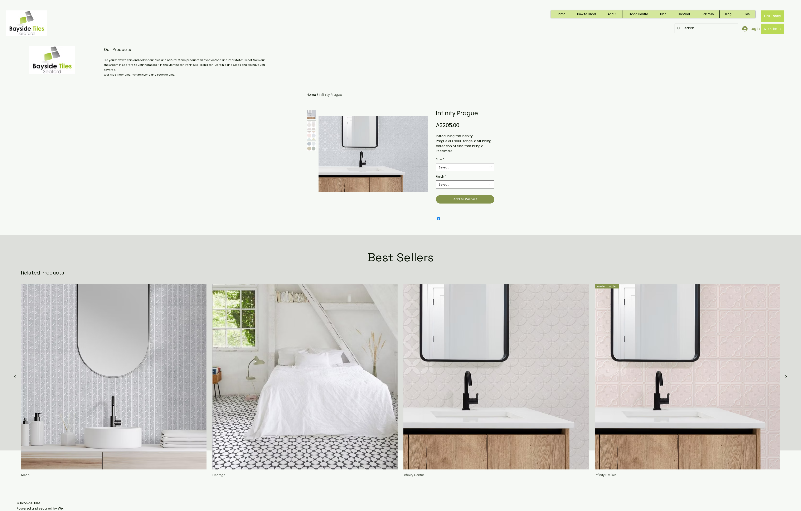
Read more (444, 151)
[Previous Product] (15, 376)
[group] (400, 380)
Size (440, 159)
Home (311, 94)
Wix (60, 508)
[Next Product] (785, 376)
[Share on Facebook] (438, 218)
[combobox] (465, 167)
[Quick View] (114, 377)
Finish (441, 177)
